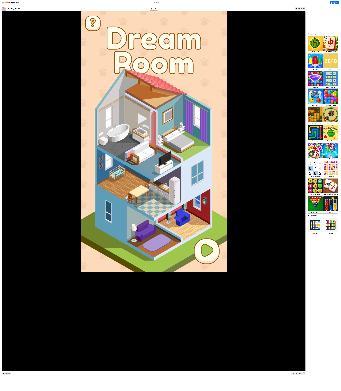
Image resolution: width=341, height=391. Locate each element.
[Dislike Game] (300, 373)
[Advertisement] (323, 19)
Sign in (335, 3)
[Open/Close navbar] (3, 2)
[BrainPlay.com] (12, 3)
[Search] (186, 2)
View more (335, 216)
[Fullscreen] (303, 373)
